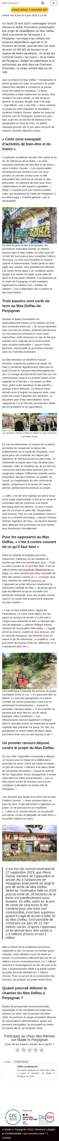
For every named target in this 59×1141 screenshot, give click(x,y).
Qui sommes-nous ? (35, 1133)
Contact (6, 1137)
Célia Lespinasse (27, 1066)
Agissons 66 (38, 580)
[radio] (17, 1050)
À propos (7, 1062)
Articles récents (21, 1062)
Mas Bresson (41, 632)
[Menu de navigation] (53, 3)
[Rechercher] (42, 3)
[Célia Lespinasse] (9, 1075)
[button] (29, 225)
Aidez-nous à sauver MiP (29, 9)
